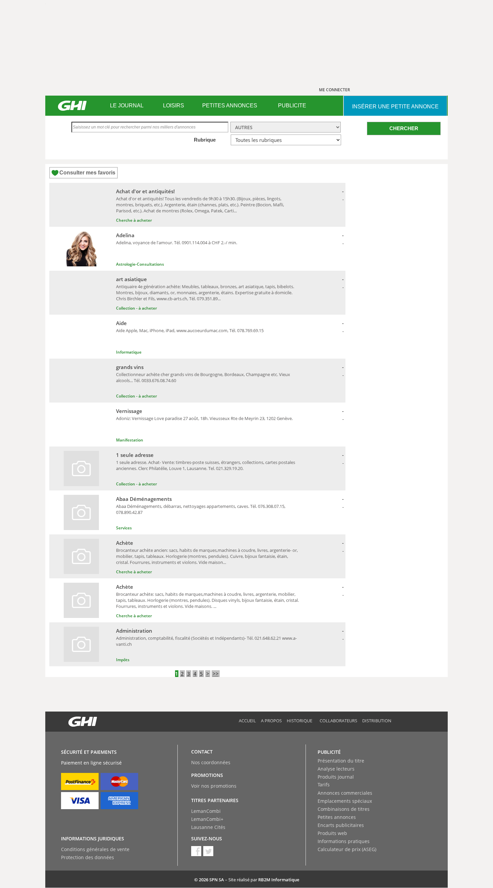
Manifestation (129, 440)
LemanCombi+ (207, 819)
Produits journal (336, 777)
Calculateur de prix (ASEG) (347, 849)
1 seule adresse (135, 455)
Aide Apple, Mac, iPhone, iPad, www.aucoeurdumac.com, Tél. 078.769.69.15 (190, 330)
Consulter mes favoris (87, 172)
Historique (299, 721)
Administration (134, 630)
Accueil (247, 721)
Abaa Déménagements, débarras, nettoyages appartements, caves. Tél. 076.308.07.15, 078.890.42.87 (200, 509)
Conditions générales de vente (95, 849)
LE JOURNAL (127, 105)
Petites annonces (337, 817)
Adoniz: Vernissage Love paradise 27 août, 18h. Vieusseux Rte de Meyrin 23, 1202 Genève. (204, 418)
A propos (271, 721)
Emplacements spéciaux (345, 801)
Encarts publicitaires (341, 825)
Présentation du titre (341, 761)
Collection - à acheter (136, 308)
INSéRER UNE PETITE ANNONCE (395, 106)
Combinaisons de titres (344, 809)
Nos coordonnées (210, 762)
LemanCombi (206, 811)
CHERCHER (403, 128)
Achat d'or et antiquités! (145, 191)
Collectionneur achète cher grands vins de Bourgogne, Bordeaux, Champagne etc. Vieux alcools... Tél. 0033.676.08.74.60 (203, 377)
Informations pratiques (344, 841)
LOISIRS (173, 105)
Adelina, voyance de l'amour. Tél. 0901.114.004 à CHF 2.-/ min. (176, 243)
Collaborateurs (338, 721)
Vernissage (129, 411)
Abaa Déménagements (144, 498)
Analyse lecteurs (336, 769)
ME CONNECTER (334, 90)
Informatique (129, 352)
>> (216, 673)
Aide (121, 323)
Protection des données (87, 857)
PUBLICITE (292, 105)
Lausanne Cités (208, 827)
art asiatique (131, 279)
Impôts (122, 660)
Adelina (125, 235)
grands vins (130, 367)
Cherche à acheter (134, 220)
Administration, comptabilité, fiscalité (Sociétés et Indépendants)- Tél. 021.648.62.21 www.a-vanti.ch (206, 641)
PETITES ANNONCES (229, 105)
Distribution (376, 721)
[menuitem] (127, 106)
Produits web (332, 833)
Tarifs (324, 784)
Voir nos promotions (213, 786)
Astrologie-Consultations (140, 264)
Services (124, 528)
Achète (124, 542)
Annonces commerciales (345, 793)
